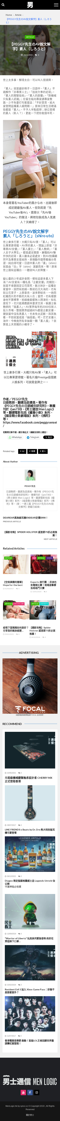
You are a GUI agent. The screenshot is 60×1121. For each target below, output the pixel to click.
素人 (44, 451)
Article (30, 37)
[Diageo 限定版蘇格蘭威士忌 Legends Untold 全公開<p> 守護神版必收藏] (30, 854)
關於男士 (30, 1115)
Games (49, 558)
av (23, 451)
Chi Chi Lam (19, 604)
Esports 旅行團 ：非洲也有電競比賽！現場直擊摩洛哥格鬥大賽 (43, 585)
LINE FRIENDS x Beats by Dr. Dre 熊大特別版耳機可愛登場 (30, 831)
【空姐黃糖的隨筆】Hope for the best (13, 583)
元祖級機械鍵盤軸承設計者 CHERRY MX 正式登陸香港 (28, 779)
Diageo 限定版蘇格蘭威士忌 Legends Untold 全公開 (30, 882)
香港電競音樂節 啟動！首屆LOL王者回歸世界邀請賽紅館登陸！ (29, 1042)
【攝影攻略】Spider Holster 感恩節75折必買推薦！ (42, 630)
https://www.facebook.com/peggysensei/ (30, 424)
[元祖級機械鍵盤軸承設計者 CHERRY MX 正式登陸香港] (30, 750)
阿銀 (34, 558)
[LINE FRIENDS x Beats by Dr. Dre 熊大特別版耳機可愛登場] (30, 803)
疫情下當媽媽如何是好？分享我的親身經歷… (16, 629)
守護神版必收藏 (13, 886)
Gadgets (44, 604)
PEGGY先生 (30, 486)
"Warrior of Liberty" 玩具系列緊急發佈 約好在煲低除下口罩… (29, 940)
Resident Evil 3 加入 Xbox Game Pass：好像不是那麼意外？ (29, 991)
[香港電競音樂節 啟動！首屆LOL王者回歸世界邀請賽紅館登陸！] (30, 1014)
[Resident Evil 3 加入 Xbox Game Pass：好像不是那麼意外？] (30, 962)
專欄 (33, 451)
